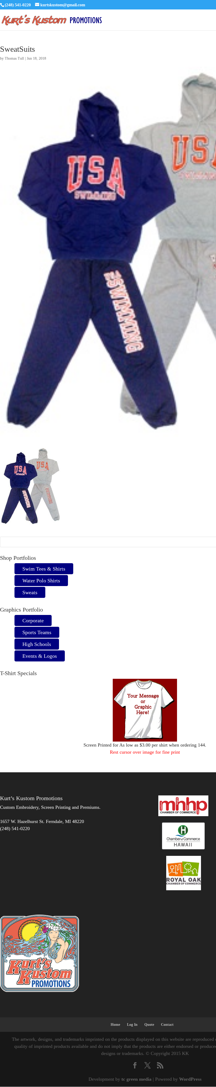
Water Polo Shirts (41, 580)
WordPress (190, 1079)
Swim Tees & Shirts (43, 569)
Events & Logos (39, 656)
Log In (132, 1025)
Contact (167, 1025)
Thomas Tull (14, 58)
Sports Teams (36, 632)
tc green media (136, 1079)
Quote (149, 1025)
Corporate (33, 620)
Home (115, 1025)
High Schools (36, 644)
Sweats (29, 592)
